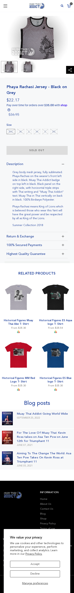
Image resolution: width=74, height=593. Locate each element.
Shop (43, 518)
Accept (35, 564)
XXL (11, 131)
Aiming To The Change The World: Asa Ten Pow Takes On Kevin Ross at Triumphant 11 (44, 457)
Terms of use (47, 528)
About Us (45, 503)
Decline (35, 573)
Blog (43, 513)
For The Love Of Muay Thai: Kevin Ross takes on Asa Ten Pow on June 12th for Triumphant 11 (42, 437)
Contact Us (46, 508)
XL (20, 131)
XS (53, 131)
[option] (9, 67)
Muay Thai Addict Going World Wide (42, 413)
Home (43, 499)
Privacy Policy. (33, 554)
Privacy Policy (48, 523)
